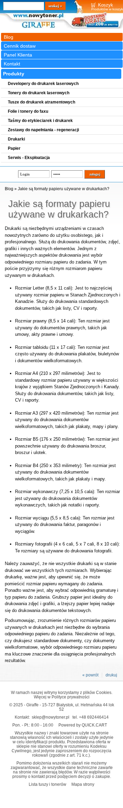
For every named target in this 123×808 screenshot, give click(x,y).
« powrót (90, 675)
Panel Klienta (18, 55)
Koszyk (105, 5)
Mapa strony (82, 784)
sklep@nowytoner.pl (50, 717)
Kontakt (12, 63)
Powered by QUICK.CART (82, 725)
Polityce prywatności (71, 697)
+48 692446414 (94, 717)
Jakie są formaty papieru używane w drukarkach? (63, 188)
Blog (8, 37)
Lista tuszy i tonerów (47, 784)
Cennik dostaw (20, 46)
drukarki (85, 563)
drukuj (111, 675)
